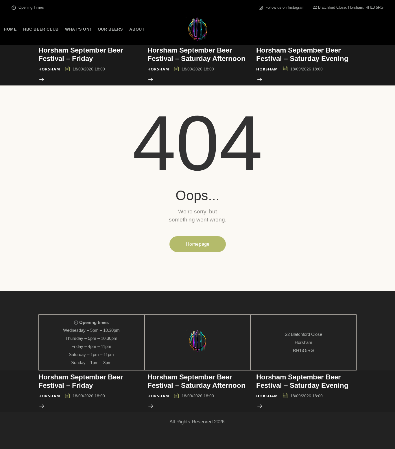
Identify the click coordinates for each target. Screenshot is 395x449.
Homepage (197, 244)
